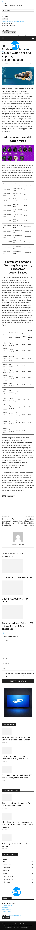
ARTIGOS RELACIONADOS (12, 553)
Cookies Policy (6, 909)
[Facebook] (4, 507)
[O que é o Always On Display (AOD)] (18, 587)
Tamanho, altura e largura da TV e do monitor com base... (17, 804)
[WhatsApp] (17, 507)
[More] (22, 507)
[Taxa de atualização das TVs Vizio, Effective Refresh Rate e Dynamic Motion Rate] (18, 731)
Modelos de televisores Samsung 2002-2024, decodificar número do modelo (17, 824)
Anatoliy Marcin (8, 63)
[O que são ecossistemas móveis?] (18, 566)
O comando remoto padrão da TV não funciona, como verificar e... (16, 776)
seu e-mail (5, 30)
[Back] (2, 1)
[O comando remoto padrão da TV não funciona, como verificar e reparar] (18, 769)
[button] (3, 38)
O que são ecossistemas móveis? (17, 577)
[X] (8, 507)
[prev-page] (2, 633)
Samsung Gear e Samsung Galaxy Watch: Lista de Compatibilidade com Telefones (26, 522)
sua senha (5, 17)
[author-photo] (18, 541)
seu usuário (6, 10)
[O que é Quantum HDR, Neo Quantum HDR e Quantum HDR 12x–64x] (18, 750)
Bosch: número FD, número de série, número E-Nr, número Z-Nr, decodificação (10, 522)
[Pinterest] (13, 507)
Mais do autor (7, 556)
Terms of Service (7, 905)
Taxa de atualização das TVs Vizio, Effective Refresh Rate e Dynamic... (17, 738)
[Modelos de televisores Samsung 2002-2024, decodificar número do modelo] (18, 816)
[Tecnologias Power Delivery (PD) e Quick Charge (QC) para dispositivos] (18, 612)
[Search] (33, 38)
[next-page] (4, 633)
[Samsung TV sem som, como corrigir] (18, 837)
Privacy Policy (6, 911)
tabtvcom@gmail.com (14, 915)
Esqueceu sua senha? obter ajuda (13, 21)
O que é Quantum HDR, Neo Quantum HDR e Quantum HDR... (16, 757)
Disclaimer (5, 907)
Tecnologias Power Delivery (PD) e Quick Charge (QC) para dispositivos (17, 626)
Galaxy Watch (10, 496)
